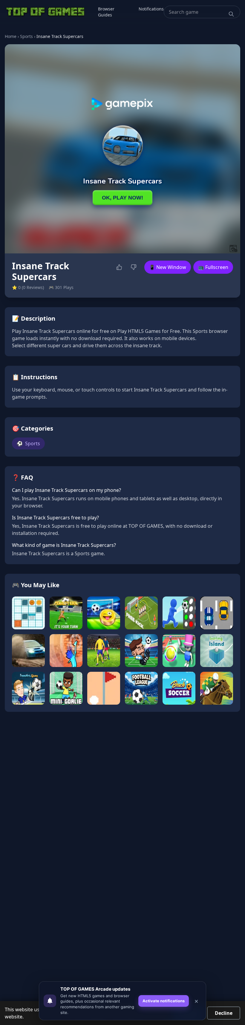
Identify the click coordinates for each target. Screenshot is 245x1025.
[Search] (231, 14)
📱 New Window (167, 267)
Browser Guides (106, 12)
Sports (26, 36)
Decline (223, 1013)
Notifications (151, 9)
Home (10, 36)
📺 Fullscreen (213, 267)
